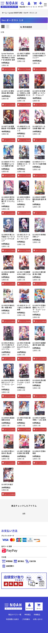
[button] (45, 5)
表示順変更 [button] (27, 27)
